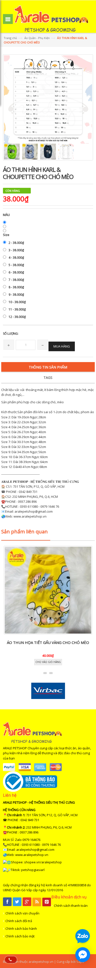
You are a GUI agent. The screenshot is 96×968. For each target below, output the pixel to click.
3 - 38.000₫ (16, 250)
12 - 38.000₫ (17, 317)
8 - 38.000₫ (16, 287)
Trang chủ (10, 38)
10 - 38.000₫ (17, 302)
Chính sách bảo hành (21, 928)
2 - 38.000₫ (16, 243)
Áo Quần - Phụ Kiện (37, 38)
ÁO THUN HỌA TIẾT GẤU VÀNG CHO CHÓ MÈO (48, 642)
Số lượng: (10, 333)
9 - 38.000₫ (16, 294)
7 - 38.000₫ (16, 280)
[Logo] (32, 732)
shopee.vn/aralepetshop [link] (43, 862)
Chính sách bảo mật (19, 936)
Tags (48, 377)
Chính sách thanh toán (71, 905)
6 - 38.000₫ (16, 272)
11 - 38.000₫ (17, 309)
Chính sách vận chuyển (22, 913)
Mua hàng (61, 346)
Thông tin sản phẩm (48, 367)
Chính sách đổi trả (18, 921)
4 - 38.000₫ (16, 257)
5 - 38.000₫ (16, 265)
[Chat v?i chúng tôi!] (82, 954)
